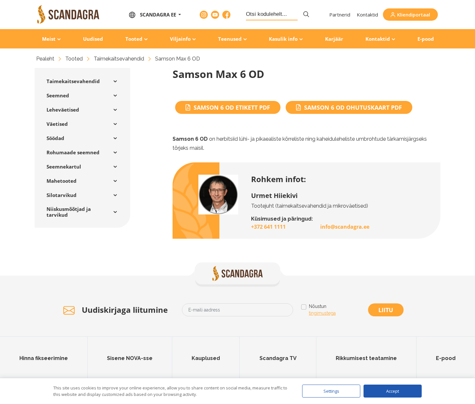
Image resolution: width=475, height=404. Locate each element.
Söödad (55, 138)
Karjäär (334, 39)
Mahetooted (62, 181)
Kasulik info (283, 39)
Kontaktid (367, 14)
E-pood (425, 39)
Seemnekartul (64, 166)
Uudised (93, 39)
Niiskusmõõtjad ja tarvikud (69, 212)
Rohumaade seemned (73, 152)
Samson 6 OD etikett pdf (232, 107)
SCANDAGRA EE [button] (158, 14)
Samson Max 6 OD (177, 59)
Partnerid (339, 14)
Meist (49, 39)
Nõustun (322, 310)
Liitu (385, 310)
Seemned (58, 95)
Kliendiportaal (413, 14)
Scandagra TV (278, 358)
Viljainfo (180, 39)
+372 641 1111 (268, 226)
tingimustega (322, 313)
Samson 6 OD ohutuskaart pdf (353, 107)
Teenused (230, 39)
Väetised (57, 124)
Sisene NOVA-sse (130, 358)
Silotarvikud (62, 195)
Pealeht (45, 59)
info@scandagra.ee (344, 226)
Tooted (133, 39)
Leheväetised (63, 109)
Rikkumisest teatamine (366, 358)
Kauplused (206, 358)
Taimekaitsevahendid (119, 59)
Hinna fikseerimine (43, 358)
